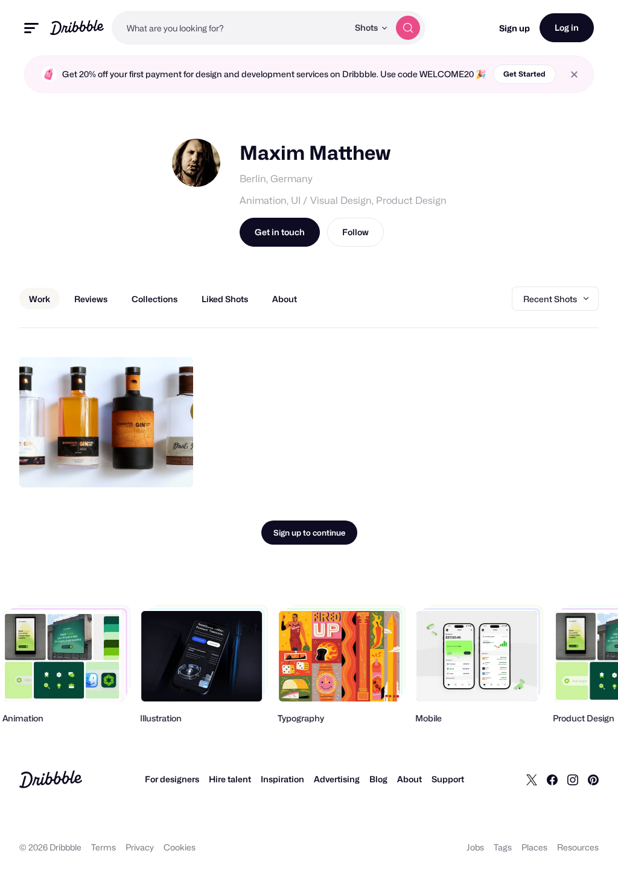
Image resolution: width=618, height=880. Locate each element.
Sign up (514, 28)
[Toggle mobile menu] (31, 28)
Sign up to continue (309, 532)
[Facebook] (552, 779)
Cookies (180, 847)
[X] (531, 779)
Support (448, 779)
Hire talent (230, 779)
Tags (503, 847)
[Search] (408, 28)
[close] (574, 74)
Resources (578, 847)
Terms (103, 847)
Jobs (475, 847)
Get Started (524, 73)
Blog (378, 779)
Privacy (140, 847)
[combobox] (230, 27)
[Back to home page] (77, 27)
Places (534, 847)
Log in (567, 27)
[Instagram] (572, 779)
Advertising (337, 779)
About (409, 779)
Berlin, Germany (276, 179)
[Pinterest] (593, 779)
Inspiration (282, 779)
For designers (172, 779)
